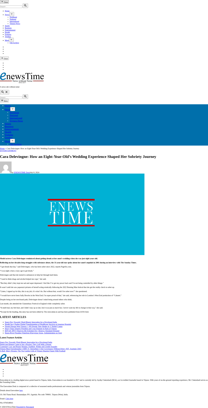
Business (8, 28)
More (7, 40)
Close (5, 2)
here (21, 390)
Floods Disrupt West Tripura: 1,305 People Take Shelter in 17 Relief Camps (33, 326)
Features (8, 34)
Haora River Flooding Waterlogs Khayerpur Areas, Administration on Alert (33, 333)
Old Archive (14, 43)
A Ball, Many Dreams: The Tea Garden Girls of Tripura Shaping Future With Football (32, 351)
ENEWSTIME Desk (22, 172)
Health (7, 32)
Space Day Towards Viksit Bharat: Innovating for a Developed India (31, 322)
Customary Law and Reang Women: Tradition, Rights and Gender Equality (28, 347)
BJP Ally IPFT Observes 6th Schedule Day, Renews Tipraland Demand (32, 331)
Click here (9, 399)
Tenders (8, 37)
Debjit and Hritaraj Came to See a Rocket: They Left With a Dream (25, 344)
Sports (7, 26)
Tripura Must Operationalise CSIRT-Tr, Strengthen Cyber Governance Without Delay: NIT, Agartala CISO (40, 349)
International (14, 21)
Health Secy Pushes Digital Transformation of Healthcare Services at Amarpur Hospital (38, 324)
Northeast (13, 17)
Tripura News (15, 24)
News (7, 15)
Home (7, 11)
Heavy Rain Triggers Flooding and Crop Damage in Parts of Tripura (31, 329)
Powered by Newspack (25, 407)
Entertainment (10, 30)
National (13, 19)
